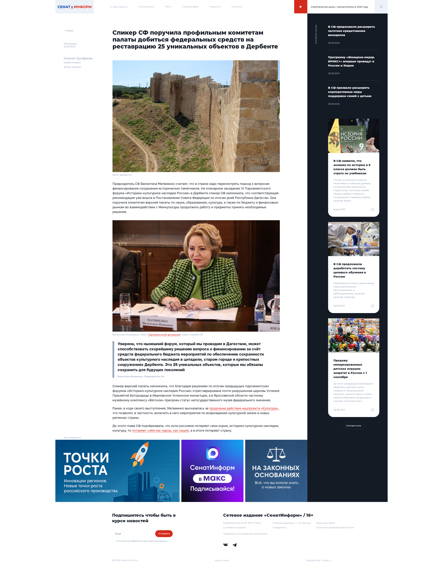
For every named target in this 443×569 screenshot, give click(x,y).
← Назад (68, 30)
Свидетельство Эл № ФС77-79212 (242, 523)
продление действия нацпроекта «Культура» (243, 408)
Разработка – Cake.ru (318, 560)
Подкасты (215, 6)
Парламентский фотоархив (164, 334)
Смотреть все (353, 425)
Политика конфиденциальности (335, 527)
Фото (168, 6)
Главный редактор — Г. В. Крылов (291, 523)
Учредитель (279, 527)
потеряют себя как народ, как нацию (160, 430)
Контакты (237, 6)
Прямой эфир (190, 6)
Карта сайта (222, 560)
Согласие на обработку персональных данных (141, 541)
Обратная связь (325, 523)
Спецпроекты (146, 6)
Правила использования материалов (245, 533)
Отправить (164, 533)
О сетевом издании (234, 527)
